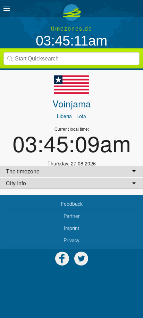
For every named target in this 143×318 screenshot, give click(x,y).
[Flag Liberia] (71, 84)
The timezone (23, 171)
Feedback (72, 203)
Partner (72, 215)
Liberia (64, 116)
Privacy (71, 240)
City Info (16, 183)
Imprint (71, 228)
